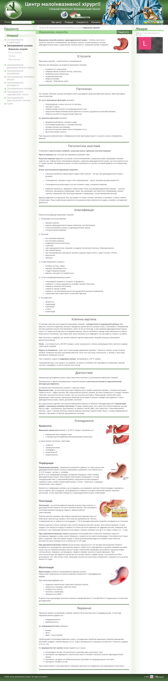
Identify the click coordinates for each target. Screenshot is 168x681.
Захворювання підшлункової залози (18, 99)
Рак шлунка (14, 59)
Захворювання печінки (19, 88)
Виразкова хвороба (18, 49)
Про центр (56, 22)
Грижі (10, 103)
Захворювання (54, 28)
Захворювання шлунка (19, 45)
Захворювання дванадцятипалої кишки (20, 66)
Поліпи (12, 56)
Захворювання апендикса (15, 84)
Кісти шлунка (15, 52)
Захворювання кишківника (15, 72)
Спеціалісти (82, 22)
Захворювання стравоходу (15, 41)
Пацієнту (42, 28)
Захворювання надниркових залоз (17, 93)
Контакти (95, 22)
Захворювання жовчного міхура (20, 78)
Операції (69, 22)
